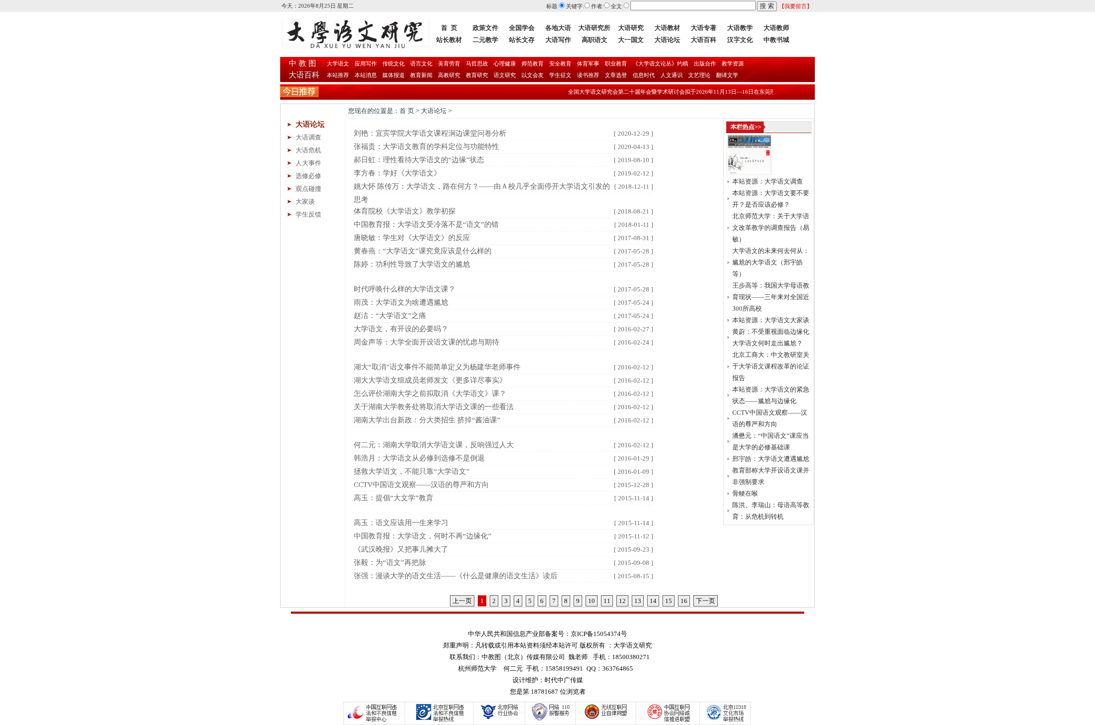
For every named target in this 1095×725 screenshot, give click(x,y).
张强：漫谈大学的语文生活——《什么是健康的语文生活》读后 (455, 576)
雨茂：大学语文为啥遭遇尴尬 (401, 302)
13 (637, 600)
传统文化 (393, 63)
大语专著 (703, 27)
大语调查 (308, 137)
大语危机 (308, 150)
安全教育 (559, 63)
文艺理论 (699, 75)
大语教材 (667, 27)
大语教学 (740, 27)
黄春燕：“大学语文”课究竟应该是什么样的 (422, 251)
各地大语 (558, 27)
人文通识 (671, 75)
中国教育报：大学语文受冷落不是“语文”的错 (426, 224)
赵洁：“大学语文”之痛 (390, 316)
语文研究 (504, 75)
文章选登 (616, 75)
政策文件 (485, 27)
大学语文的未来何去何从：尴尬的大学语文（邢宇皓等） (770, 262)
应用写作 (365, 63)
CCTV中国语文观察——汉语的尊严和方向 (421, 485)
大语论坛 (667, 39)
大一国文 (631, 39)
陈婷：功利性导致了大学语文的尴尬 (412, 264)
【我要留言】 (795, 6)
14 (653, 600)
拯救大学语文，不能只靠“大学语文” (412, 471)
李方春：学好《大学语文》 (397, 173)
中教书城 (776, 39)
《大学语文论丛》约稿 (659, 63)
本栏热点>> (746, 127)
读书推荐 (588, 75)
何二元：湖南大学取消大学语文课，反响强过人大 (434, 445)
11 (607, 600)
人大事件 (308, 163)
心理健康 (504, 63)
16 (684, 600)
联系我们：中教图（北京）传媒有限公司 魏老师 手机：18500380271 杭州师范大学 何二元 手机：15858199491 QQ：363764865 (550, 663)
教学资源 (732, 63)
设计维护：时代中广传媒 (547, 680)
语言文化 (420, 63)
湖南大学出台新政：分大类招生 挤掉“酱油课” (427, 420)
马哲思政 (476, 63)
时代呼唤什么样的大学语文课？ (405, 289)
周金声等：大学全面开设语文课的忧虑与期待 (426, 342)
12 (622, 600)
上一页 (462, 600)
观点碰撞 (308, 188)
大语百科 (703, 39)
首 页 (449, 27)
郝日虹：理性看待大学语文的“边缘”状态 (419, 160)
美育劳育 (448, 63)
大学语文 (337, 63)
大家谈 (305, 201)
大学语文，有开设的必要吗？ (401, 329)
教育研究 (477, 75)
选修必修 (308, 175)
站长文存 (522, 39)
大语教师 (776, 27)
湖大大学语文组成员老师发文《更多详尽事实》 (430, 380)
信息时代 (643, 75)
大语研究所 (594, 27)
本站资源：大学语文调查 (767, 181)
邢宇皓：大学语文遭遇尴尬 (770, 458)
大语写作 (558, 39)
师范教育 (532, 63)
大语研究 (631, 27)
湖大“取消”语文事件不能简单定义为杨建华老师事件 (437, 367)
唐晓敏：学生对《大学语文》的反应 (412, 238)
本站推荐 (338, 75)
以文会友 (532, 75)
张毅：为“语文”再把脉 (390, 563)
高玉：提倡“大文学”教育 (393, 498)
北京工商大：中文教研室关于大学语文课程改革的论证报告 (770, 366)
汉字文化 (740, 39)
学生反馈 (308, 214)
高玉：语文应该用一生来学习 (401, 523)
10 (591, 600)
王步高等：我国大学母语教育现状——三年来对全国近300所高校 (770, 297)
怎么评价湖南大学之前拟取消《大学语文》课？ (430, 393)
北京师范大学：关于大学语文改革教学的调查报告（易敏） (770, 228)
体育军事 (587, 63)
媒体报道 (393, 75)
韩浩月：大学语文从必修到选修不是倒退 (419, 458)
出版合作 (704, 63)
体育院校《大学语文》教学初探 (405, 211)
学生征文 (560, 75)
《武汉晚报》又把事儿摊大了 (401, 549)
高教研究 (449, 75)
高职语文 (594, 39)
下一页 (705, 600)
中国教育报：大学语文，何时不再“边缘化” (422, 536)
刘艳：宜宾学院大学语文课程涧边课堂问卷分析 (430, 133)
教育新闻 (421, 75)
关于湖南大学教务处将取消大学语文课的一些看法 (434, 407)
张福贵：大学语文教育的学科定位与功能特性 (426, 147)
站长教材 (449, 39)
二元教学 (485, 39)
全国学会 (522, 27)
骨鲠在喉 (745, 493)
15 (668, 600)
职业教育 (615, 63)
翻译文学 (726, 75)
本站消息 (365, 75)
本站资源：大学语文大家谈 (770, 320)
